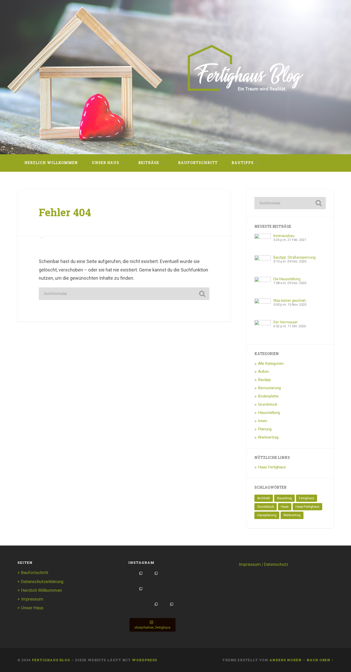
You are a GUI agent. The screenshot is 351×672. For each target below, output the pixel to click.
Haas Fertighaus (272, 467)
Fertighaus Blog (51, 660)
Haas (285, 506)
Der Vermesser (285, 322)
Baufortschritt (198, 162)
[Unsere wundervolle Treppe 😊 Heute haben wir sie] (136, 593)
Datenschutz (276, 564)
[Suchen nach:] (124, 293)
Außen (263, 371)
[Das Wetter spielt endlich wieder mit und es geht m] (136, 577)
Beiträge (148, 162)
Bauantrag (284, 498)
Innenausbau (283, 236)
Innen (262, 421)
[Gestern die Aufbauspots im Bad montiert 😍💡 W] (167, 577)
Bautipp (264, 379)
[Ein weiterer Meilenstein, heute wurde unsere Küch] (152, 593)
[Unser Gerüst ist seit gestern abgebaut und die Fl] (167, 608)
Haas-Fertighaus (307, 506)
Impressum (32, 599)
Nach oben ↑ (320, 660)
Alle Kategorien (271, 363)
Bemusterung (269, 388)
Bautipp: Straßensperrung (294, 257)
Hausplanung (266, 515)
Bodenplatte (268, 396)
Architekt (263, 498)
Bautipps (243, 162)
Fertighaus (306, 498)
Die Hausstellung (286, 279)
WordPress (144, 660)
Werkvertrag (268, 437)
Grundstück (267, 404)
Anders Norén (285, 660)
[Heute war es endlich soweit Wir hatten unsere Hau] (136, 608)
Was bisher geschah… (290, 300)
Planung (265, 429)
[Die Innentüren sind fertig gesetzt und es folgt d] (152, 608)
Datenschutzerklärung (42, 581)
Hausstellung (269, 412)
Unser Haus (105, 162)
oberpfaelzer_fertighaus (152, 627)
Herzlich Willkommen (51, 162)
